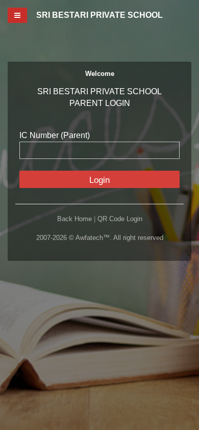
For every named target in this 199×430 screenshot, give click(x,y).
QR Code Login (119, 219)
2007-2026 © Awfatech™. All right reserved (99, 237)
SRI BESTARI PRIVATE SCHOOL (99, 15)
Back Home (74, 219)
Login (99, 180)
